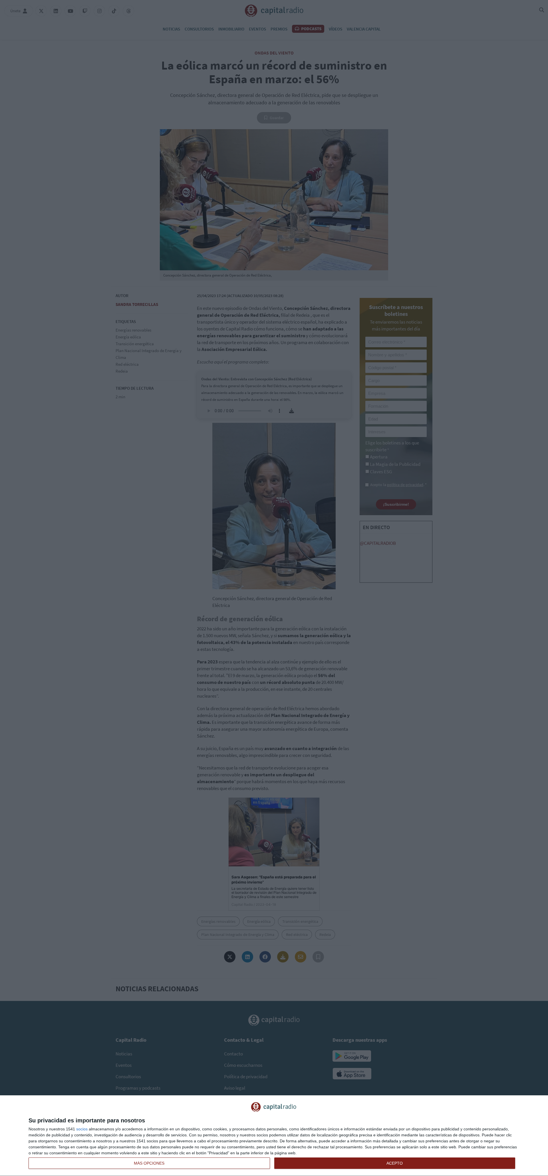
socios (82, 1129)
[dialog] (274, 1136)
